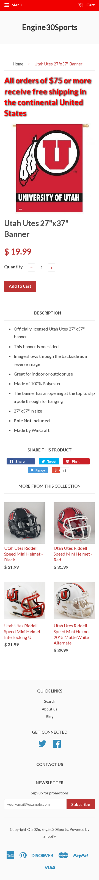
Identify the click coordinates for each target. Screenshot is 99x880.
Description (47, 312)
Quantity (13, 266)
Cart (90, 4)
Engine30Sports (49, 27)
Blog (49, 716)
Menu (16, 4)
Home (18, 63)
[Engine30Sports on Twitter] (42, 745)
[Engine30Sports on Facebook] (57, 745)
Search (49, 701)
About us (49, 709)
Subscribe (80, 804)
